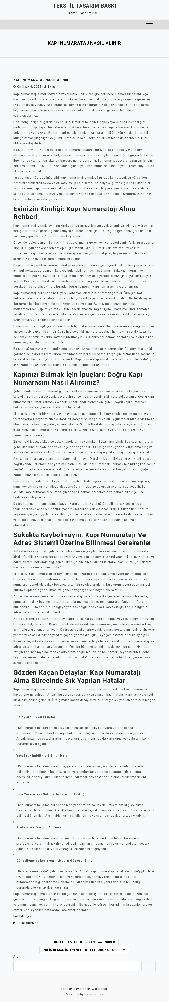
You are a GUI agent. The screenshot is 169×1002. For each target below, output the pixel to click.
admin (56, 86)
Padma (74, 994)
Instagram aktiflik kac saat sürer (84, 942)
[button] (149, 25)
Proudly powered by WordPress (84, 988)
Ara (16, 956)
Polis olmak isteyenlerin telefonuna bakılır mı (85, 950)
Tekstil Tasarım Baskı (84, 6)
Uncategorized (28, 922)
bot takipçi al (23, 916)
